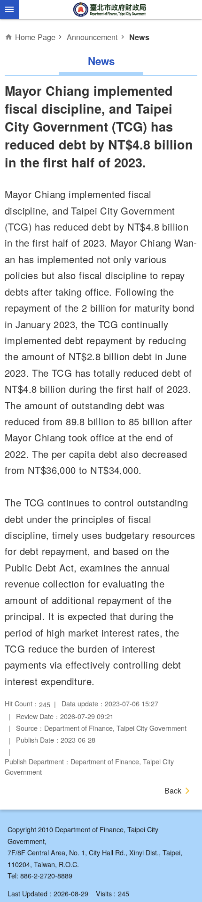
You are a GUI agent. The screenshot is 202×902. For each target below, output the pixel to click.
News (139, 37)
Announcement (92, 36)
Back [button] (172, 790)
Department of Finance (110, 9)
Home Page (35, 36)
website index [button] (9, 9)
